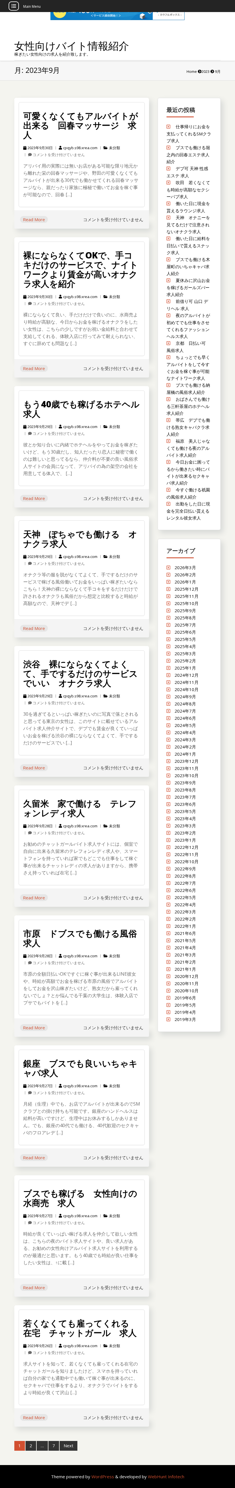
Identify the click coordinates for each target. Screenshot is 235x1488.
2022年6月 (185, 890)
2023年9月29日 (40, 426)
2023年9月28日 (40, 825)
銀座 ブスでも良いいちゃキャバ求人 (80, 1068)
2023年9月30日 (40, 147)
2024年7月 (185, 711)
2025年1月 (185, 668)
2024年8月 (185, 704)
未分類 (114, 147)
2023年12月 (187, 761)
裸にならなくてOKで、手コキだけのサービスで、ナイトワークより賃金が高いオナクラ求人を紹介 (80, 269)
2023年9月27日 (40, 1085)
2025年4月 (185, 646)
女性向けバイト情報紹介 (71, 46)
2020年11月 (187, 983)
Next (68, 1445)
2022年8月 (185, 876)
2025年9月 (185, 610)
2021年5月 (185, 940)
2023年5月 (185, 811)
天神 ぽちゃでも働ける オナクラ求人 (80, 538)
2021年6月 (185, 933)
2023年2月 (185, 833)
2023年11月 (187, 768)
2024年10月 (187, 689)
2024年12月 (187, 675)
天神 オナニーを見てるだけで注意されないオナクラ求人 (188, 224)
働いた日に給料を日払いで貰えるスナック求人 (188, 245)
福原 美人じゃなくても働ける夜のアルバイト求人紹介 (188, 448)
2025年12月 (187, 589)
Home (192, 71)
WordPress (103, 1476)
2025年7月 (185, 625)
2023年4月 (185, 818)
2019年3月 (185, 1019)
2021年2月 (185, 962)
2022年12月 (187, 847)
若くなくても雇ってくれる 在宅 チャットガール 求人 (80, 1328)
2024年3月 (185, 739)
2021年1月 (185, 969)
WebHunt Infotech (166, 1476)
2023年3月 (185, 825)
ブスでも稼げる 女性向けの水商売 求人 (80, 1198)
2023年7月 (185, 797)
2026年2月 (185, 574)
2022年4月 (185, 904)
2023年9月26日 (40, 1345)
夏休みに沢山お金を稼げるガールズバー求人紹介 (188, 287)
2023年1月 (185, 840)
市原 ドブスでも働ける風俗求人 (80, 938)
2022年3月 (185, 912)
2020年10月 (187, 990)
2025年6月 (185, 632)
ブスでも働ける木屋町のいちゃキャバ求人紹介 (188, 266)
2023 (205, 71)
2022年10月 (187, 861)
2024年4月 (185, 732)
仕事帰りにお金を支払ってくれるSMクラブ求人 (189, 133)
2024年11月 (187, 682)
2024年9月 (185, 696)
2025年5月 (185, 639)
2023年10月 (187, 775)
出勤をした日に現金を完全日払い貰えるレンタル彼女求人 (188, 511)
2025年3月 (185, 653)
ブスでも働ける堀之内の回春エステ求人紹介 (188, 154)
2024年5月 (185, 725)
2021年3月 (185, 955)
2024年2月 (185, 747)
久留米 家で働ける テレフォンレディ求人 (80, 808)
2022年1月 (185, 926)
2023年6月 (185, 804)
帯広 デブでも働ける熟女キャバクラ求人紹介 (188, 427)
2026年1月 (185, 582)
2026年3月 (185, 567)
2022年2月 (185, 919)
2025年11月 (187, 596)
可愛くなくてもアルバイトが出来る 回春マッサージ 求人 (80, 125)
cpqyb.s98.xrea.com (80, 147)
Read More (34, 219)
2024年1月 (185, 754)
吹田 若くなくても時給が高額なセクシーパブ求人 (188, 189)
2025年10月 (187, 603)
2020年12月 (187, 976)
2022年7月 (185, 883)
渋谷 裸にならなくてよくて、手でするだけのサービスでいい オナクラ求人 (80, 673)
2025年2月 (185, 661)
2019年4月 (185, 1012)
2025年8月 (185, 618)
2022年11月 (187, 854)
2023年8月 (185, 790)
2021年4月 (185, 947)
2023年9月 (185, 782)
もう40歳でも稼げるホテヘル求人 (81, 408)
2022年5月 (185, 897)
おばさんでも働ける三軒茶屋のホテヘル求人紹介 (188, 406)
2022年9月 (185, 869)
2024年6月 (185, 718)
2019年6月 (185, 998)
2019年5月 (185, 1005)
